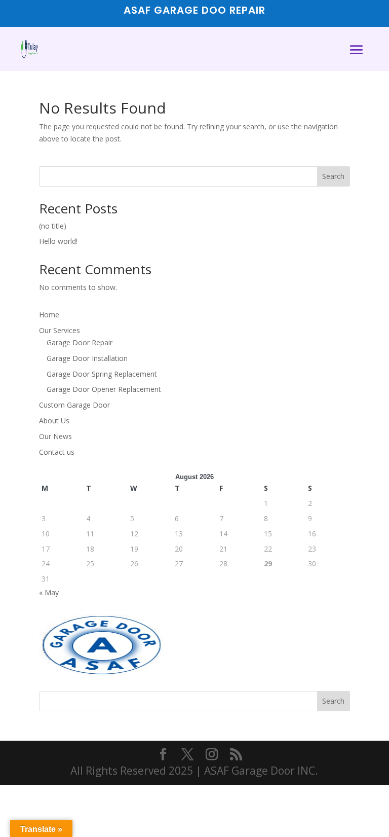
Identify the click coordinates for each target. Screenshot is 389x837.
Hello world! (58, 241)
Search (333, 176)
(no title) (52, 226)
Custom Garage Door (74, 405)
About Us (54, 420)
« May (49, 592)
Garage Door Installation (87, 358)
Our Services (59, 330)
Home (49, 314)
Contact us (56, 452)
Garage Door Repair (79, 342)
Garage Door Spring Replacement (102, 374)
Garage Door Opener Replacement (104, 389)
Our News (55, 436)
